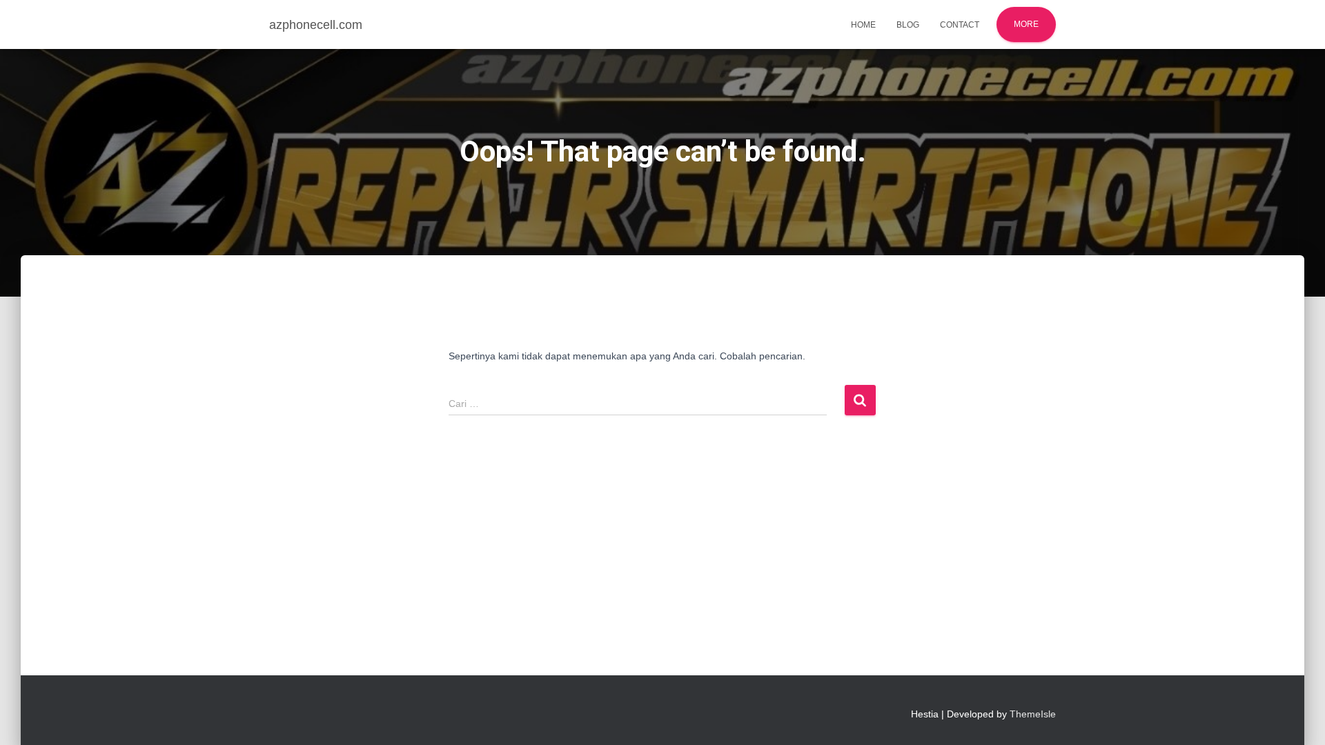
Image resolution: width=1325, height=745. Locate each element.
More (1026, 24)
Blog (907, 25)
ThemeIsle (1033, 713)
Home (863, 25)
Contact (959, 25)
